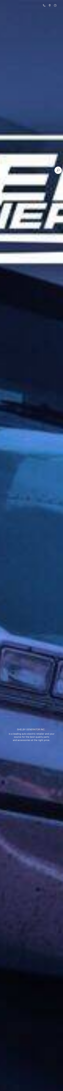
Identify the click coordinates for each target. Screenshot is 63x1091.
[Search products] (58, 170)
